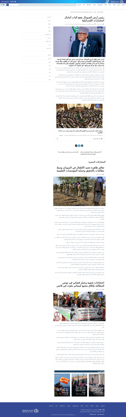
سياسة (118, 4)
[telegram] (15, 2)
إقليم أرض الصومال (86, 24)
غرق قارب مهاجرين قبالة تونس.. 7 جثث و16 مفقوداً (62, 390)
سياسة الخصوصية (100, 414)
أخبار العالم (89, 4)
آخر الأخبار (103, 29)
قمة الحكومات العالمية (76, 24)
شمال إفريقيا (100, 4)
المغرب (49, 58)
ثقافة (106, 4)
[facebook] (12, 2)
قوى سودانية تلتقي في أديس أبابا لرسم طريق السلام (97, 390)
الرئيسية (123, 4)
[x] (13, 2)
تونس (49, 79)
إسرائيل (92, 24)
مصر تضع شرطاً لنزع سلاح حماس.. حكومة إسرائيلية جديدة (80, 389)
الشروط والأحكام (92, 414)
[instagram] (10, 2)
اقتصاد (114, 4)
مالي (50, 72)
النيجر (49, 62)
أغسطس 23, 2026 (97, 393)
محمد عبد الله (68, 24)
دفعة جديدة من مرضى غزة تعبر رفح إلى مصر (68, 152)
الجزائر (49, 55)
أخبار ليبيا (79, 4)
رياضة (110, 4)
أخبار (84, 4)
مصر (50, 75)
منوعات (94, 4)
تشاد (50, 65)
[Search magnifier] (7, 5)
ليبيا (50, 69)
